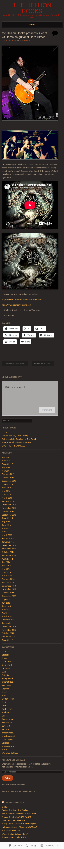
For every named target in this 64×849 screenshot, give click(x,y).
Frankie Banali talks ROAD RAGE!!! (16, 442)
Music (4, 695)
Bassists (5, 655)
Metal (4, 692)
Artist (4, 651)
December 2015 (9, 505)
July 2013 (6, 603)
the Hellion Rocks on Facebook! (19, 791)
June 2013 (6, 606)
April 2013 (6, 613)
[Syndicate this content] (3, 802)
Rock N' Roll (7, 709)
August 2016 (7, 484)
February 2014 (8, 579)
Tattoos (5, 729)
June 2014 (6, 566)
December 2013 (9, 586)
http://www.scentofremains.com (16, 305)
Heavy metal (7, 678)
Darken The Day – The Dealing (15, 436)
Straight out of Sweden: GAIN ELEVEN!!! (44, 364)
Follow (7, 778)
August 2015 (7, 518)
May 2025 (6, 461)
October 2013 (8, 593)
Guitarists (6, 675)
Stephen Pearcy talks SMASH (14, 837)
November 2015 (9, 508)
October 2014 (8, 552)
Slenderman (7, 722)
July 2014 (6, 562)
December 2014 (9, 545)
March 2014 (7, 576)
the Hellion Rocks (32, 7)
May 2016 (6, 491)
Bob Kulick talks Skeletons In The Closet (19, 439)
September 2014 (9, 555)
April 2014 (6, 572)
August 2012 (7, 640)
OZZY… (5, 432)
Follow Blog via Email (13, 759)
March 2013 (7, 616)
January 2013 (8, 623)
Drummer (6, 668)
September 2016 (9, 481)
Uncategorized (8, 736)
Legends (5, 689)
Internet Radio (8, 682)
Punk (4, 702)
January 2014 (8, 583)
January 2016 (8, 501)
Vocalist (5, 743)
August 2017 (7, 464)
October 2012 (8, 633)
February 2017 (8, 474)
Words (4, 750)
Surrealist (6, 726)
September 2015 (9, 515)
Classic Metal (7, 662)
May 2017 (6, 471)
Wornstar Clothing (10, 753)
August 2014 (7, 559)
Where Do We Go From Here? (14, 834)
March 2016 (7, 498)
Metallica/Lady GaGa (11, 831)
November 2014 (9, 549)
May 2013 (6, 610)
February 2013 (8, 620)
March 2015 (7, 535)
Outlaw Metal (8, 699)
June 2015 (6, 525)
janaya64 (25, 41)
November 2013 (9, 589)
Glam (4, 672)
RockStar (6, 712)
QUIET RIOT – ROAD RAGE (13, 446)
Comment (47, 409)
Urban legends (8, 739)
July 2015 (6, 522)
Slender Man (7, 719)
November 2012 (9, 630)
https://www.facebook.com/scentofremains (22, 299)
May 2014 (6, 569)
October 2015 (8, 511)
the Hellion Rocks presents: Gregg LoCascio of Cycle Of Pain (16, 364)
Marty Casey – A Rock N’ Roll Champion (19, 824)
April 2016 (6, 494)
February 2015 (8, 538)
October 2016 (8, 478)
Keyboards (6, 685)
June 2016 (6, 488)
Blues (4, 658)
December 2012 (9, 627)
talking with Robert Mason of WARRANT (19, 827)
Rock (4, 706)
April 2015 (6, 532)
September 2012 (9, 637)
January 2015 (8, 542)
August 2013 (7, 599)
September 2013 (9, 596)
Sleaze (5, 716)
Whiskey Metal (8, 746)
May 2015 (6, 528)
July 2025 (6, 457)
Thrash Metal (8, 733)
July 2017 (6, 467)
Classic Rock (7, 665)
